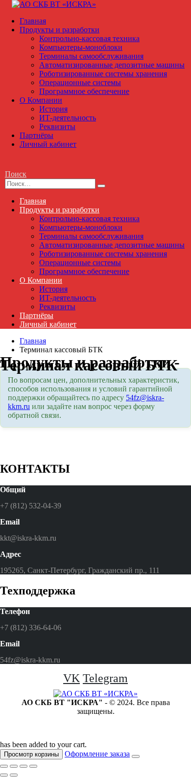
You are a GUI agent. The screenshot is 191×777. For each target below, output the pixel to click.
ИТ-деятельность (67, 118)
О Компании (41, 100)
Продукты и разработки (59, 29)
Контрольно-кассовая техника (89, 38)
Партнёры (36, 135)
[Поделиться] (14, 766)
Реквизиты (57, 126)
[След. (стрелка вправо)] (14, 775)
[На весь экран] (23, 766)
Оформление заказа (97, 754)
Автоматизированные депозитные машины (112, 65)
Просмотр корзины (31, 754)
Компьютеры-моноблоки (80, 47)
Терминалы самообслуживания (91, 56)
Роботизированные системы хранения (103, 73)
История (53, 109)
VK (71, 678)
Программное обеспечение (84, 91)
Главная (33, 21)
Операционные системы (80, 82)
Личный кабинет (48, 144)
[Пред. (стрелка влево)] (4, 775)
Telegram (105, 678)
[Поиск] (101, 185)
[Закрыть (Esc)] (4, 766)
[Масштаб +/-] (33, 766)
